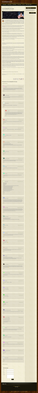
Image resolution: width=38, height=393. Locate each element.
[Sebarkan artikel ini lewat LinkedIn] (14, 79)
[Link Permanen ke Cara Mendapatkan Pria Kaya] (13, 18)
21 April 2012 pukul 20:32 (20, 264)
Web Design (26, 391)
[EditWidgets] (32, 13)
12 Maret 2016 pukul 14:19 (20, 350)
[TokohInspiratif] (9, 5)
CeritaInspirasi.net (15, 391)
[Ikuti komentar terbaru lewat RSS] (23, 79)
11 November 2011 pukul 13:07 (20, 166)
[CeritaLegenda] (19, 5)
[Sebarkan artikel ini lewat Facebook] (16, 79)
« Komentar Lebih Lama (4, 83)
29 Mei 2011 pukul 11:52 (21, 95)
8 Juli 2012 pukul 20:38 (21, 295)
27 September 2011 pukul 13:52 (20, 151)
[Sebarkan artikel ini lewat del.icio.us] (21, 79)
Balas (3, 98)
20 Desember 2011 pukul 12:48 (20, 207)
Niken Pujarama (6, 317)
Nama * (4, 369)
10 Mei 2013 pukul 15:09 (21, 317)
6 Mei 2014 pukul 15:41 (21, 335)
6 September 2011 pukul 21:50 (20, 142)
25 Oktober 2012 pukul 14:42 (20, 310)
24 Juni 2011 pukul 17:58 (21, 103)
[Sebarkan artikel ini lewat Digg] (19, 79)
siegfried (5, 207)
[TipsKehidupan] (14, 5)
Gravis (24, 391)
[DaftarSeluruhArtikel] (28, 5)
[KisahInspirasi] (4, 5)
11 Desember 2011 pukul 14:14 (20, 181)
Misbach (5, 225)
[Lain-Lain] (23, 5)
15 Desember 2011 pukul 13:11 (20, 198)
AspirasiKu (6, 264)
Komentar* (4, 374)
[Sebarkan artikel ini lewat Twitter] (17, 79)
